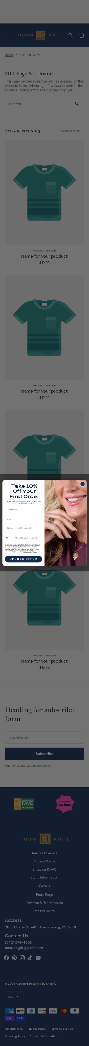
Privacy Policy (28, 552)
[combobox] (9, 538)
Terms (35, 552)
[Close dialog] (82, 484)
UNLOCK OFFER (23, 559)
